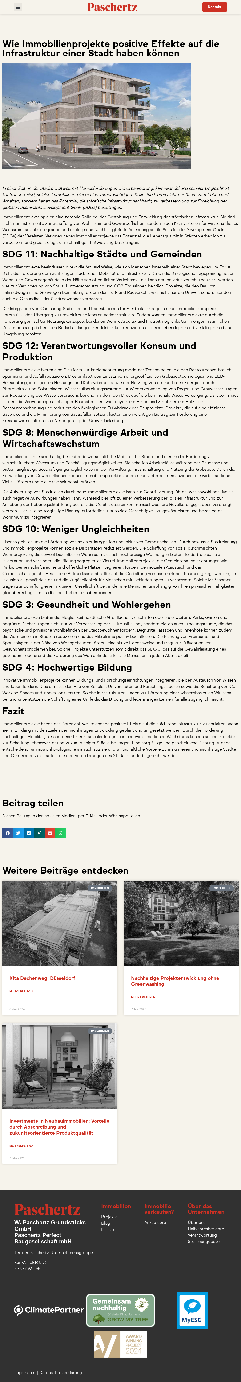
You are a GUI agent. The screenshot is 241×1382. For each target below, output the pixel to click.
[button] (18, 7)
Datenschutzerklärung (60, 1373)
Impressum (25, 1373)
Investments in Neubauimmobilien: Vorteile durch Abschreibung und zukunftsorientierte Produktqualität (59, 1127)
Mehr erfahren (21, 991)
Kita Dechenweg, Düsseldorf (42, 978)
